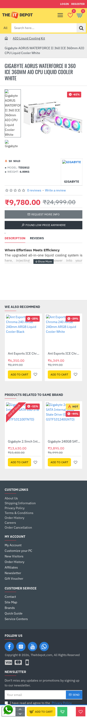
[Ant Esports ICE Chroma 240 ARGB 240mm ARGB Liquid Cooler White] (63, 332)
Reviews (37, 238)
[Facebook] (9, 646)
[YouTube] (32, 646)
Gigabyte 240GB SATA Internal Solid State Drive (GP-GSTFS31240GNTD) (64, 441)
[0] (70, 15)
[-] (20, 714)
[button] (41, 711)
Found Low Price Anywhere (46, 225)
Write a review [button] (55, 190)
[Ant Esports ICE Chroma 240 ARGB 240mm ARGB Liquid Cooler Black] (23, 332)
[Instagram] (21, 646)
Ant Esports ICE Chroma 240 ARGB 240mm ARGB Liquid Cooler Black (24, 353)
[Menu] (60, 15)
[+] (20, 709)
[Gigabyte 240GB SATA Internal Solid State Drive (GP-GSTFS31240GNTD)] (63, 419)
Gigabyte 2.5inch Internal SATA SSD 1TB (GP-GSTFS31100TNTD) (24, 441)
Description (15, 238)
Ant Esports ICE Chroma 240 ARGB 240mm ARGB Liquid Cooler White (64, 353)
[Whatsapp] (44, 646)
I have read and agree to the (40, 703)
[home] (6, 38)
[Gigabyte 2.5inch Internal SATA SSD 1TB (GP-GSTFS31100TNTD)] (23, 419)
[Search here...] (81, 27)
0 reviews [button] (34, 190)
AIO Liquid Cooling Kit (29, 38)
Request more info (45, 214)
